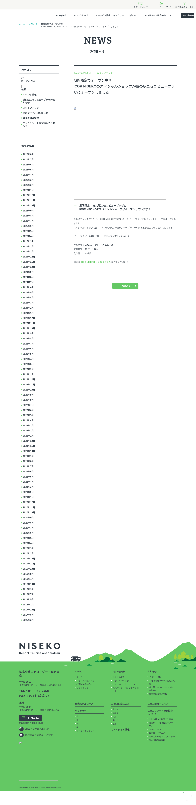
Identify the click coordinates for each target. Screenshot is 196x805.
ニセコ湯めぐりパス (158, 703)
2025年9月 (28, 210)
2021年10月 (29, 451)
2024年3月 (28, 302)
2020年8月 (28, 523)
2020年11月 (29, 507)
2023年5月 (28, 354)
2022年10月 (29, 390)
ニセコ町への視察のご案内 (161, 719)
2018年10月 (29, 584)
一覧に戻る (125, 286)
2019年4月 (28, 579)
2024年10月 (29, 267)
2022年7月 (28, 405)
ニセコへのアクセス (122, 681)
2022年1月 (28, 436)
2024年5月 (28, 292)
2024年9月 (28, 272)
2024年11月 (29, 262)
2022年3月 (28, 425)
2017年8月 (28, 615)
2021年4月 (28, 482)
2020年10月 (29, 512)
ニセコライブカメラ (158, 733)
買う (115, 716)
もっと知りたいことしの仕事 (162, 736)
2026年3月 (28, 180)
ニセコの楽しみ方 (80, 15)
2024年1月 (28, 313)
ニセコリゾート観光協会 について (160, 712)
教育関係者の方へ (84, 684)
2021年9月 (28, 456)
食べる (116, 709)
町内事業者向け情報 (158, 694)
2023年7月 (28, 344)
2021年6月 (28, 471)
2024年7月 (28, 282)
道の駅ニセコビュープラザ (39, 735)
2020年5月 (28, 538)
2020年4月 (28, 543)
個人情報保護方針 (157, 740)
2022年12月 (29, 379)
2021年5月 (28, 477)
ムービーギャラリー (85, 731)
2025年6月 (28, 226)
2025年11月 (29, 200)
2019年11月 (29, 563)
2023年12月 (29, 318)
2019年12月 (29, 558)
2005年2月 (28, 620)
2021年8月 (28, 461)
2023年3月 (28, 364)
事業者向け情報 (31, 118)
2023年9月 (28, 333)
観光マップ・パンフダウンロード (126, 689)
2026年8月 (28, 154)
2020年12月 (29, 502)
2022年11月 (29, 384)
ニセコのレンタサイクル (124, 684)
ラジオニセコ (155, 729)
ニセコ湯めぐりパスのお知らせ (162, 682)
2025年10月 (29, 205)
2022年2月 (28, 430)
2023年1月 (28, 374)
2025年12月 (29, 195)
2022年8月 (28, 400)
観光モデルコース (84, 703)
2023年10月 (29, 328)
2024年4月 (28, 297)
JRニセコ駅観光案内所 (37, 729)
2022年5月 (28, 415)
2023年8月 (28, 338)
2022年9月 (28, 395)
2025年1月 (28, 251)
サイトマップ (82, 688)
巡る (115, 724)
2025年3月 (28, 241)
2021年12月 (29, 441)
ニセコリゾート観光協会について (158, 15)
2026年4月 (28, 175)
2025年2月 (28, 246)
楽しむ (116, 720)
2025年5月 (28, 231)
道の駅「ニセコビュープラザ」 (161, 724)
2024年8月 (28, 277)
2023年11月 (29, 323)
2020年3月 (28, 548)
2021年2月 (28, 492)
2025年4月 (28, 236)
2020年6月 (28, 533)
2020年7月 (28, 528)
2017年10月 (29, 609)
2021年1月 (28, 497)
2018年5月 (28, 599)
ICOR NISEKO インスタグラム (96, 262)
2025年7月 (28, 221)
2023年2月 (28, 369)
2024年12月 (29, 256)
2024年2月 (28, 308)
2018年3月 (28, 604)
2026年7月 (28, 159)
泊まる (116, 713)
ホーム (22, 24)
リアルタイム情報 (102, 15)
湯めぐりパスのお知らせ (35, 113)
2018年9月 (28, 589)
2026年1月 (28, 190)
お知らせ (133, 15)
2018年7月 (28, 594)
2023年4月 (28, 359)
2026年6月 (28, 164)
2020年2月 (28, 553)
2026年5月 (28, 169)
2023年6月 (28, 349)
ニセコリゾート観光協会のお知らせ (39, 124)
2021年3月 (28, 487)
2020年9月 (28, 517)
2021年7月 (28, 466)
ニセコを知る (60, 15)
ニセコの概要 (119, 677)
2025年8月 (28, 215)
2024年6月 (28, 287)
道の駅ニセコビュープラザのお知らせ (39, 101)
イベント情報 (30, 94)
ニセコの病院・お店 (85, 681)
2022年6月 (28, 410)
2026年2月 (28, 185)
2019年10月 (29, 569)
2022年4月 (28, 420)
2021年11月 (29, 446)
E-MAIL (33, 718)
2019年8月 (28, 574)
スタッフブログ (31, 108)
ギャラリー (118, 15)
